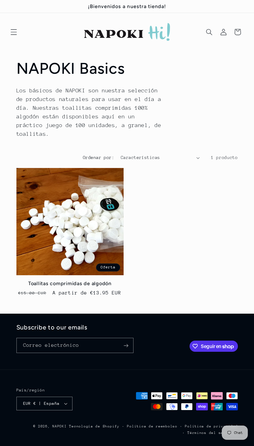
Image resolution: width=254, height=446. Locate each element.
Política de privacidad (211, 426)
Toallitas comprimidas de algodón (70, 283)
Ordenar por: (98, 157)
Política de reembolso (152, 426)
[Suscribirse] (126, 345)
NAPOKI (59, 426)
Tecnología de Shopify (94, 426)
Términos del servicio (212, 433)
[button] (14, 32)
